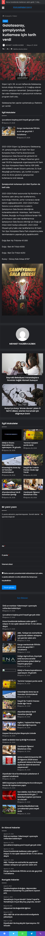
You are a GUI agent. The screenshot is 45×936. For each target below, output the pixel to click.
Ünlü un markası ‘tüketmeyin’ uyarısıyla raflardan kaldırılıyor (20, 607)
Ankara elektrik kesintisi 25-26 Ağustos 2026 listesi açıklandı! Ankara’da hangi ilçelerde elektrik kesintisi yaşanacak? (30, 762)
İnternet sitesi (7, 564)
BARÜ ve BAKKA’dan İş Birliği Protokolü (19, 740)
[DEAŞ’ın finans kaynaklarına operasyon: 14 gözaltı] (12, 434)
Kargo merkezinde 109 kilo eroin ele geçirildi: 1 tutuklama (28, 131)
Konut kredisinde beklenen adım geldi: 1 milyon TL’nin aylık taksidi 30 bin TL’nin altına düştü (22, 624)
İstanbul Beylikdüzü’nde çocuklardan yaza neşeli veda (28, 808)
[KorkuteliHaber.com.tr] (22, 7)
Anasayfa (7, 16)
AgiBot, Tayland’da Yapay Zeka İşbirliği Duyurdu (29, 723)
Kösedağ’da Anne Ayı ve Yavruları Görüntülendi (11, 469)
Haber (15, 16)
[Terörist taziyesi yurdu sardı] (33, 434)
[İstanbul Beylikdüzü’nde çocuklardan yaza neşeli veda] (9, 809)
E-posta (5, 555)
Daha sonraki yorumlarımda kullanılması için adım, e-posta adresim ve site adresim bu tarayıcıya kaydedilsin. (22, 576)
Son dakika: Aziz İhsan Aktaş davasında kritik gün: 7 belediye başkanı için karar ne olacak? (30, 796)
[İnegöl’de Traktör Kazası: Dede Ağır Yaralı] (33, 459)
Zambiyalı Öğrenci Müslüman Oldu (32, 493)
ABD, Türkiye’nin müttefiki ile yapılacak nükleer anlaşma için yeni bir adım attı (30, 635)
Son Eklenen (22, 598)
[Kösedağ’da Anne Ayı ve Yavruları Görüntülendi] (12, 459)
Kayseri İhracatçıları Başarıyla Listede (19, 733)
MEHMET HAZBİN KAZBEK (15, 45)
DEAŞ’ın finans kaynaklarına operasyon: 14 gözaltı (11, 445)
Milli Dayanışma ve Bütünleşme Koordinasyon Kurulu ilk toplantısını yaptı (22, 784)
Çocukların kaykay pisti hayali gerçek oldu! (20, 120)
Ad (3, 546)
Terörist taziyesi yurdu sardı (31, 444)
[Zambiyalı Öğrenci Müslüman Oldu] (33, 484)
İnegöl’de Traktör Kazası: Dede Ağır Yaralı (31, 469)
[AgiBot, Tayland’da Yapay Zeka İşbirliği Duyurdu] (9, 725)
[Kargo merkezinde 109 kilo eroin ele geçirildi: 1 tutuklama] (8, 131)
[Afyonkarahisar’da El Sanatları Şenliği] (12, 484)
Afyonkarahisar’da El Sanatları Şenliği (11, 493)
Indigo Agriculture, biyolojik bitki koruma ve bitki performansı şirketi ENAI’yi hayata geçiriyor (30, 660)
